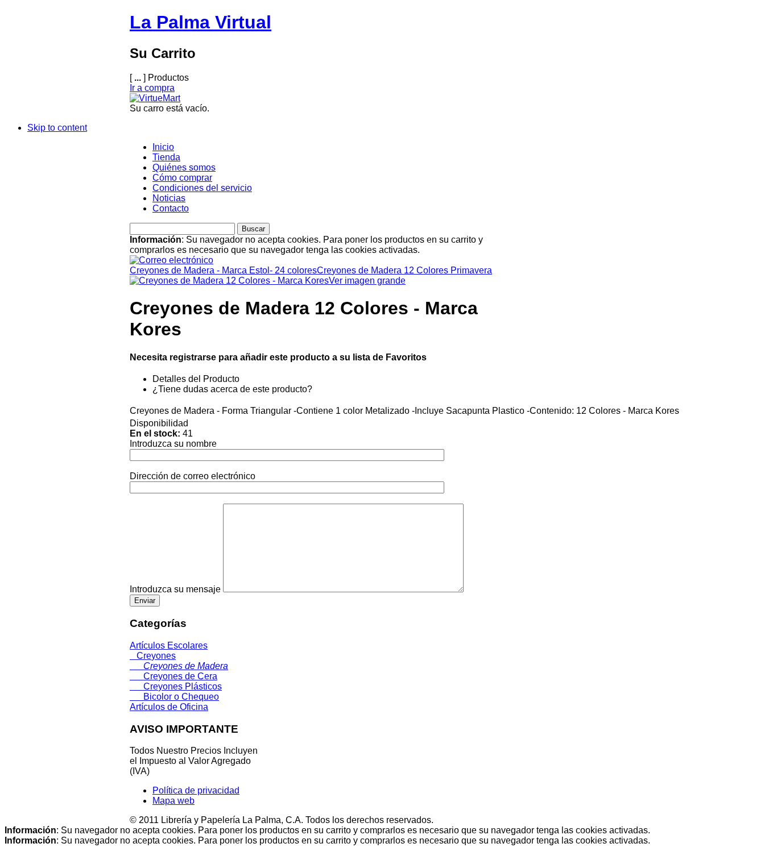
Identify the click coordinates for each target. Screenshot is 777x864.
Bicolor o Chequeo (174, 696)
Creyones (153, 656)
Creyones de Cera (173, 676)
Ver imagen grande (367, 280)
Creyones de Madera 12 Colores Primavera (404, 270)
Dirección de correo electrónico (192, 476)
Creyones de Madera (179, 666)
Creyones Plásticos (176, 686)
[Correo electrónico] (171, 257)
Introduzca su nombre (173, 443)
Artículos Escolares (169, 645)
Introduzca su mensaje (175, 589)
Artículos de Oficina (169, 707)
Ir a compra (152, 88)
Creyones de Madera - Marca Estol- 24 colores (223, 270)
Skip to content (57, 127)
